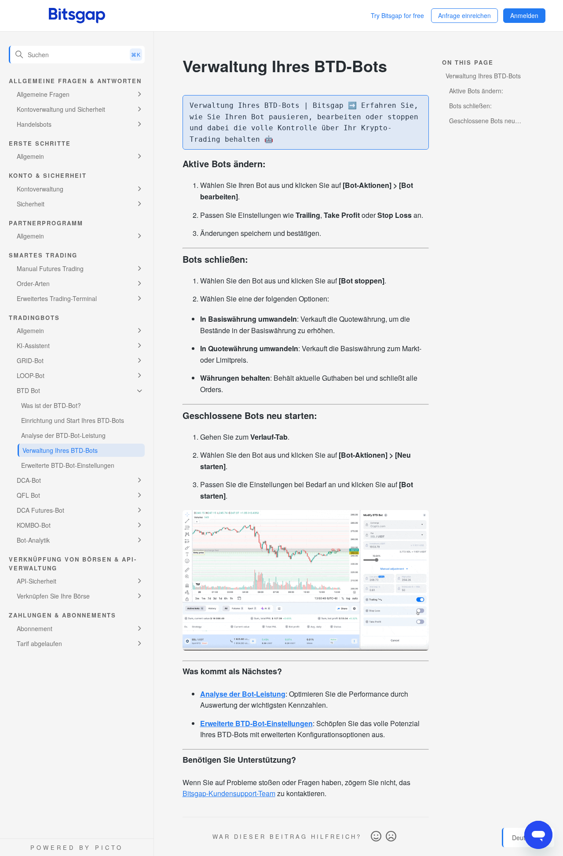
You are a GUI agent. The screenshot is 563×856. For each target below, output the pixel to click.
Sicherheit (30, 203)
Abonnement (34, 628)
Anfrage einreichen (464, 15)
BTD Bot (28, 390)
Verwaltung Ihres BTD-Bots (60, 450)
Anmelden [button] (524, 15)
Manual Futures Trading (50, 268)
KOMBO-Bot (34, 525)
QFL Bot (28, 495)
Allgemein (30, 156)
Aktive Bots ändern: (476, 90)
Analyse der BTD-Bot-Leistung (63, 435)
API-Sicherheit (36, 581)
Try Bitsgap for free (397, 15)
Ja (376, 836)
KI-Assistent (33, 345)
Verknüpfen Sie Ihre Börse (53, 595)
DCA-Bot (29, 480)
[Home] (77, 15)
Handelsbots (34, 124)
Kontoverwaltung (40, 188)
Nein (391, 836)
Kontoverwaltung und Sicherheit (61, 109)
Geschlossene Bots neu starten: (480, 121)
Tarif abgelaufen (39, 643)
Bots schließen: (470, 105)
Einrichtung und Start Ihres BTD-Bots (72, 420)
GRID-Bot (30, 360)
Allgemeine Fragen (43, 94)
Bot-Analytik (33, 540)
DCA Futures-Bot (40, 510)
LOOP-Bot (30, 375)
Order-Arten (33, 283)
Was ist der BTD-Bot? (51, 405)
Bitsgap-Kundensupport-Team (229, 793)
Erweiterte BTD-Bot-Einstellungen (67, 465)
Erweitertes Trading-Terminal (57, 298)
